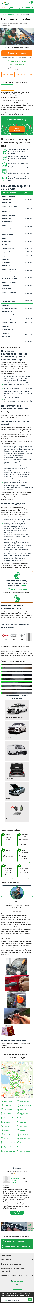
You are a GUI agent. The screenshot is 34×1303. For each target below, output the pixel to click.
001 (11, 8)
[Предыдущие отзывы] (3, 1194)
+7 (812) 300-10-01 (18, 589)
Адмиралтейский (9, 1144)
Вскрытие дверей (7, 82)
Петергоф (23, 1128)
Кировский (7, 1107)
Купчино (6, 1128)
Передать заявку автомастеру (17, 63)
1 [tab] (14, 913)
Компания (6, 1257)
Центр (6, 1140)
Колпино (23, 1120)
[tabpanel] (17, 899)
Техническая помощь (11, 1266)
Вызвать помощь (17, 129)
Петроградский (25, 1153)
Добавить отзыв (17, 1214)
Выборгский (8, 1103)
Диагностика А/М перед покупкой (12, 1271)
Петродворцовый (9, 1153)
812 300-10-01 (27, 8)
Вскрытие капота (7, 86)
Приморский (8, 1115)
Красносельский (25, 1140)
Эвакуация (6, 1261)
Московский (8, 1111)
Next (33, 899)
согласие (21, 1299)
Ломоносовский (25, 1149)
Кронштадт (7, 1124)
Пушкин (23, 1132)
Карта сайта (17, 1289)
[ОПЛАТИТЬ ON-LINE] (27, 2)
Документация (17, 1290)
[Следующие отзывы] (30, 1194)
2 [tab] (17, 913)
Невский (23, 1111)
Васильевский (8, 1120)
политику (4, 1300)
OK (30, 1300)
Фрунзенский (24, 1115)
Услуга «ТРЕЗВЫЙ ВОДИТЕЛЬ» (15, 1277)
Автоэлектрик (8, 74)
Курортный (7, 1149)
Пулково (6, 1132)
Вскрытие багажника (22, 82)
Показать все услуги (7, 90)
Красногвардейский (26, 1107)
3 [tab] (20, 913)
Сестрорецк (24, 1136)
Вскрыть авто (22, 74)
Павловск (23, 1124)
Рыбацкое (7, 1136)
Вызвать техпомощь (17, 53)
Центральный (24, 1144)
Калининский (24, 1103)
